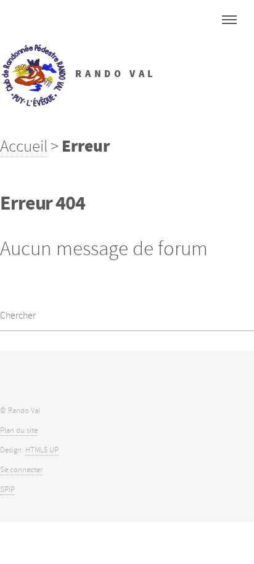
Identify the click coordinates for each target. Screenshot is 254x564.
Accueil (23, 146)
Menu (229, 20)
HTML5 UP (42, 450)
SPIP (7, 489)
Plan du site (19, 430)
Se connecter (21, 470)
